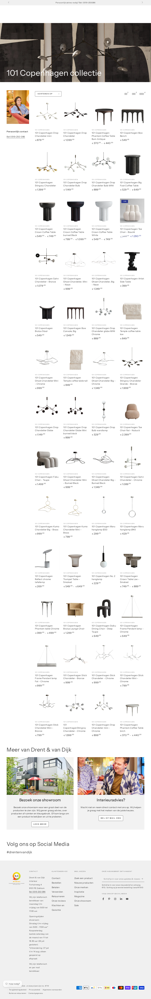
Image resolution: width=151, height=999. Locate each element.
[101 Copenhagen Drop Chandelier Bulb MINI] (104, 164)
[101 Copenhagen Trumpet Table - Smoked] (75, 558)
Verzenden (57, 891)
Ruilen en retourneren (17, 993)
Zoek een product (83, 878)
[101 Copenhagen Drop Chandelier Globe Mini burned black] (75, 409)
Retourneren (58, 896)
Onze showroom (82, 900)
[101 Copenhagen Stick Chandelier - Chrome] (104, 657)
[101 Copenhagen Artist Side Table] (132, 260)
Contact (56, 878)
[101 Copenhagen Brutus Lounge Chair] (75, 607)
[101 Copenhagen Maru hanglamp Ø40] (132, 508)
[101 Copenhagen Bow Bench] (132, 114)
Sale (76, 905)
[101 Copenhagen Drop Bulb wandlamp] (104, 409)
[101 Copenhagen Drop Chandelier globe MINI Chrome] (104, 310)
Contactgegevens (35, 993)
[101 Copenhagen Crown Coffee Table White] (104, 211)
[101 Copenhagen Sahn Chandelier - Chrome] (132, 458)
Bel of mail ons (111, 818)
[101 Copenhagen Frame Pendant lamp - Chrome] (132, 607)
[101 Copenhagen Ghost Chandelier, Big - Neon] (104, 260)
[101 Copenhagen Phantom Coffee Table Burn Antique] (104, 114)
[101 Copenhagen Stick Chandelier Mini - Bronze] (47, 706)
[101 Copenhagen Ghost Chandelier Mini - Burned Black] (75, 458)
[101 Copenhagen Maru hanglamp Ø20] (104, 508)
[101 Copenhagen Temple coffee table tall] (75, 359)
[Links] (9, 2)
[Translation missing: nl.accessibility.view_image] (40, 776)
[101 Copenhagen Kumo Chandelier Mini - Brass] (75, 508)
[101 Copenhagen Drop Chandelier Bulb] (75, 164)
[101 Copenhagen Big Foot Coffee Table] (132, 164)
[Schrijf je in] (142, 879)
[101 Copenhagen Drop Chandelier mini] (47, 114)
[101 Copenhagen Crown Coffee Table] (47, 211)
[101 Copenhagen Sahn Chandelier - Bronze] (47, 260)
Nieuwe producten (83, 882)
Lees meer (40, 824)
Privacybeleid (34, 990)
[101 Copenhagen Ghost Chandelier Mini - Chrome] (47, 359)
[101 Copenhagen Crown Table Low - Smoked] (132, 558)
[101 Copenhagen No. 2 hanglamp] (104, 558)
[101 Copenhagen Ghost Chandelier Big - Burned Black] (104, 458)
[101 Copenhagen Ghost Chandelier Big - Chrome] (104, 359)
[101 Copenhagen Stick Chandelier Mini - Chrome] (132, 657)
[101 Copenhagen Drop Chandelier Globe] (47, 409)
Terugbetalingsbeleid (18, 990)
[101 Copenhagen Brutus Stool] (47, 310)
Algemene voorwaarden (52, 990)
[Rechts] (142, 2)
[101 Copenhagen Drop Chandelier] (75, 114)
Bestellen (56, 882)
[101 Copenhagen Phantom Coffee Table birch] (132, 706)
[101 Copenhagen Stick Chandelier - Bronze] (75, 657)
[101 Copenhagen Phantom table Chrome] (47, 607)
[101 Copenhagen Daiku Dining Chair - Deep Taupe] (104, 607)
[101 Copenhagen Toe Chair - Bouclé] (132, 211)
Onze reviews (59, 900)
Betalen (56, 887)
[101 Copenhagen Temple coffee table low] (132, 310)
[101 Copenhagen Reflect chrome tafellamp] (47, 558)
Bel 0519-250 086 (16, 136)
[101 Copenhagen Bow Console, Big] (75, 310)
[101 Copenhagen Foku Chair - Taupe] (47, 458)
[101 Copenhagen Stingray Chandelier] (47, 164)
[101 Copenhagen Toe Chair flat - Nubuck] (132, 409)
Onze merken (81, 887)
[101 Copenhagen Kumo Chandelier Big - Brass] (47, 508)
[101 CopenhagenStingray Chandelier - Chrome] (75, 706)
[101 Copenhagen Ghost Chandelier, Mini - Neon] (75, 260)
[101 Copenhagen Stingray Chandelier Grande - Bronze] (132, 359)
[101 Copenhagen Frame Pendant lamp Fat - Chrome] (47, 657)
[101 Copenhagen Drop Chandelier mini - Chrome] (104, 706)
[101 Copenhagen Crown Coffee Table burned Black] (75, 211)
